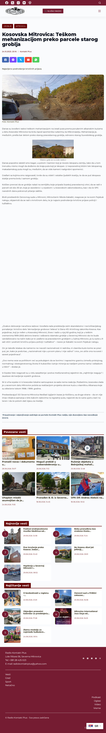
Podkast (96, 697)
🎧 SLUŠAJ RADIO (53, 11)
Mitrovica (21, 26)
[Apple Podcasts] (29, 2)
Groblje (8, 26)
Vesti (8, 674)
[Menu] (99, 11)
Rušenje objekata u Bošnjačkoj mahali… (82, 463)
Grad (7, 678)
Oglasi (97, 701)
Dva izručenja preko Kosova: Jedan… (33, 548)
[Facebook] (6, 2)
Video (97, 704)
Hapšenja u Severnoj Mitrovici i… (33, 567)
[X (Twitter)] (12, 2)
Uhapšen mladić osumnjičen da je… (13, 499)
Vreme (97, 708)
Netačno (10, 685)
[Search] (100, 3)
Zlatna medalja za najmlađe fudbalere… (34, 631)
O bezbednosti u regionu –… (36, 594)
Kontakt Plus (26, 51)
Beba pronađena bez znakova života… (85, 530)
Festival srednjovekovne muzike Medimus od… (35, 530)
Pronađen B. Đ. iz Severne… (52, 497)
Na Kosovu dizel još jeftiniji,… (84, 548)
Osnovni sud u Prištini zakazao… (85, 594)
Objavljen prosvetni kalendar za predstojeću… (36, 612)
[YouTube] (24, 2)
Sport (8, 681)
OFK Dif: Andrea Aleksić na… (87, 497)
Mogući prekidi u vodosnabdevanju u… (48, 463)
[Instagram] (18, 2)
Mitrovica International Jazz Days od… (85, 612)
